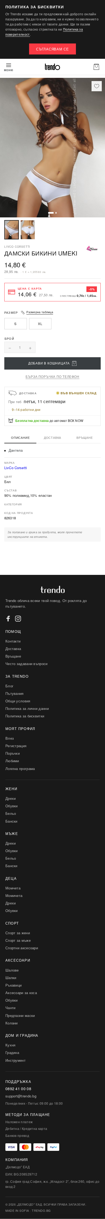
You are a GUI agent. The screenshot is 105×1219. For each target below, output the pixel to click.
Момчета (12, 887)
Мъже (11, 833)
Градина (12, 1052)
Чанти (10, 1007)
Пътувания (14, 693)
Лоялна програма (20, 768)
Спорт (12, 923)
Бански (11, 821)
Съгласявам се (52, 49)
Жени (11, 788)
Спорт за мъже (18, 940)
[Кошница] (96, 66)
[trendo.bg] (52, 67)
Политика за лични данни (27, 708)
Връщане (13, 656)
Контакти (12, 641)
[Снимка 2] (27, 229)
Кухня (10, 1045)
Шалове (12, 970)
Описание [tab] (20, 437)
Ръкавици (13, 985)
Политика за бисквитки (24, 715)
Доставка (13, 648)
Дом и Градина (21, 1035)
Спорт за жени (17, 932)
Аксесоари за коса (21, 992)
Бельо (10, 813)
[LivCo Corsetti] (92, 248)
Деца (11, 878)
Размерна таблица (39, 312)
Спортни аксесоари (21, 947)
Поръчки (12, 753)
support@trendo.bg (20, 1096)
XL (40, 323)
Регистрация (15, 745)
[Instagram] (18, 619)
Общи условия (17, 700)
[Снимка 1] (11, 229)
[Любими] (97, 86)
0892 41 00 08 (18, 1088)
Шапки (10, 977)
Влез (9, 738)
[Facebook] (8, 619)
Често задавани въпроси (26, 663)
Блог (9, 685)
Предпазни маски (20, 1015)
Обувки (11, 805)
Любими (12, 760)
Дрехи (10, 798)
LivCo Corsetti (15, 467)
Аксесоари (17, 960)
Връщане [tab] (84, 437)
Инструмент (15, 1060)
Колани (11, 1022)
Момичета (13, 895)
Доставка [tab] (52, 437)
